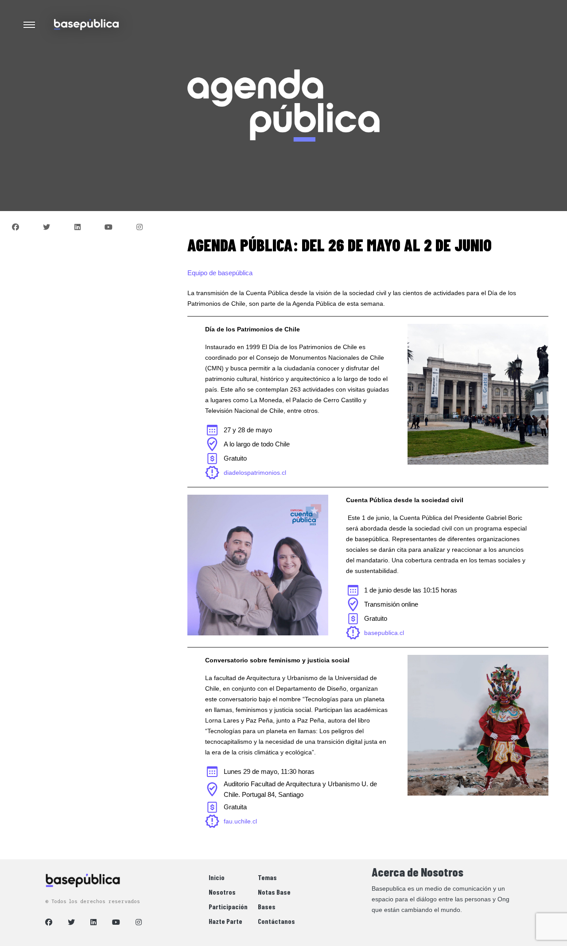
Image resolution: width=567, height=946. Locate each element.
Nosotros (222, 892)
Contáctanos (276, 921)
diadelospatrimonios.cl (255, 472)
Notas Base (274, 892)
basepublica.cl (384, 632)
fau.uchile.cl (240, 821)
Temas (267, 877)
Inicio (217, 877)
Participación (228, 906)
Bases (267, 906)
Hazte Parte (225, 921)
